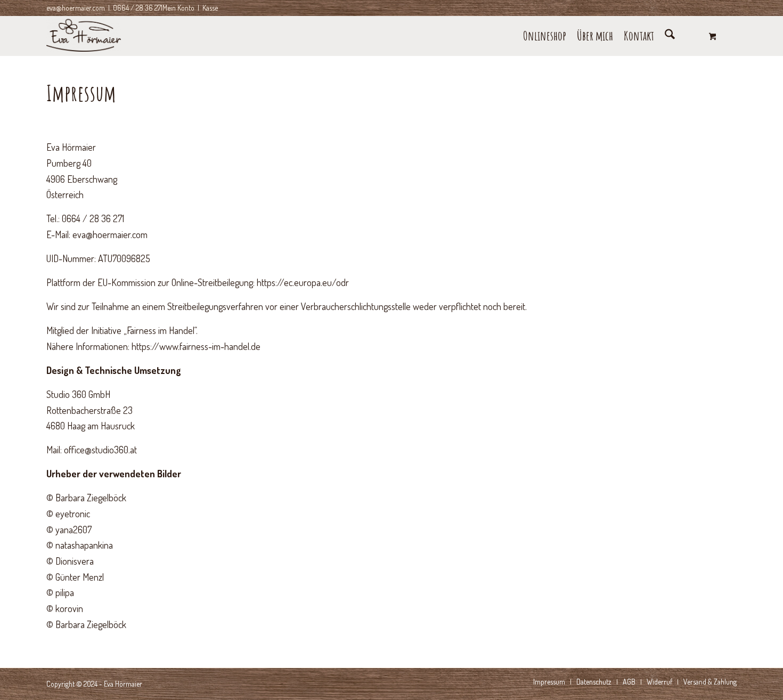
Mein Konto (178, 7)
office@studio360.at (100, 449)
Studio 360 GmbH (78, 394)
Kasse (210, 7)
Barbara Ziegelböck (90, 497)
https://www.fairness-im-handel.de (196, 346)
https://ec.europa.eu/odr (303, 282)
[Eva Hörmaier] (83, 36)
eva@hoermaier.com (75, 7)
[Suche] (669, 36)
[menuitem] (545, 36)
